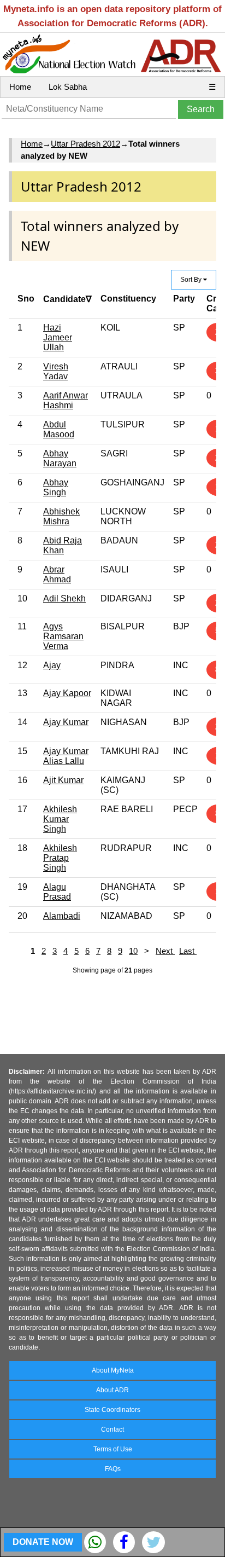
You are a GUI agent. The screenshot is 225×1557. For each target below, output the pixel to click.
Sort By (191, 279)
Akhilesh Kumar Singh (60, 819)
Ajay (52, 665)
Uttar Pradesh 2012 (85, 143)
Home (20, 86)
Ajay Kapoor (67, 693)
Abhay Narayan (59, 458)
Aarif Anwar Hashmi (65, 400)
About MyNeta (113, 1370)
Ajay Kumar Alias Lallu (65, 756)
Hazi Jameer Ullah (57, 337)
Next (165, 951)
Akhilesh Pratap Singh (60, 857)
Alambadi (61, 916)
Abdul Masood (58, 429)
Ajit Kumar (63, 780)
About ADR (112, 1390)
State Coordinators (112, 1410)
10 (133, 951)
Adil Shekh (64, 598)
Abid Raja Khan (62, 545)
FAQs (113, 1469)
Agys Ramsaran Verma (63, 636)
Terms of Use (112, 1449)
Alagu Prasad (57, 891)
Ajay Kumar (65, 722)
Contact (112, 1429)
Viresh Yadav (55, 371)
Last (188, 951)
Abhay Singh (55, 487)
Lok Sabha (68, 86)
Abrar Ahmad (57, 574)
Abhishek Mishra (61, 516)
